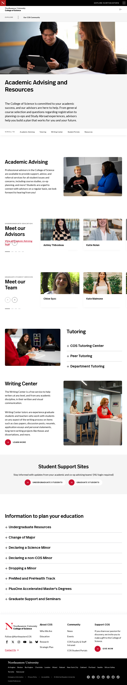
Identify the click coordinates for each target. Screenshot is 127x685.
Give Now (108, 649)
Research (44, 641)
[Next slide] (14, 243)
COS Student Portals (77, 650)
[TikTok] (118, 677)
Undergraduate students (48, 482)
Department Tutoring (87, 366)
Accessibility (45, 677)
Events (70, 636)
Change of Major (22, 537)
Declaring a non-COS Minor (30, 558)
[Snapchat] (113, 677)
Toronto (11, 672)
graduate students (88, 482)
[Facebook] (88, 677)
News (70, 631)
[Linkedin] (103, 677)
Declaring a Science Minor (29, 547)
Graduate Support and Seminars (35, 599)
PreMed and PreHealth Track (32, 578)
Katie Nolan (92, 245)
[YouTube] (98, 677)
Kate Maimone (94, 299)
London (47, 667)
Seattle (100, 667)
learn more (19, 442)
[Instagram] (108, 677)
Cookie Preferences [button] (14, 681)
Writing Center (57, 132)
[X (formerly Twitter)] (93, 677)
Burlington (29, 667)
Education (45, 636)
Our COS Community (31, 17)
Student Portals (74, 132)
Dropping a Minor (22, 568)
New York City (72, 667)
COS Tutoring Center (87, 346)
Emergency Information (15, 677)
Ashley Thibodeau (54, 245)
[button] (121, 9)
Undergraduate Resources (30, 527)
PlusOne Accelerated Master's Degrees (40, 589)
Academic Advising (27, 132)
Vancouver (20, 672)
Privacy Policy (32, 677)
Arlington (11, 667)
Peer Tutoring (81, 356)
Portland (92, 667)
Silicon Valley (110, 667)
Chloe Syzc (50, 299)
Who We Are (46, 631)
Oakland (83, 667)
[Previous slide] (7, 243)
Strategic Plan (46, 647)
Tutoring (43, 132)
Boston (20, 667)
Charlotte (39, 667)
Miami (54, 667)
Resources (89, 132)
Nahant (62, 667)
